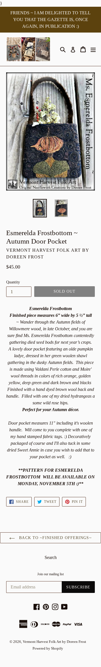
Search (51, 557)
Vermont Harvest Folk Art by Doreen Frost (54, 642)
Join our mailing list (50, 574)
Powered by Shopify (48, 648)
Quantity (13, 282)
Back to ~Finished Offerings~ (54, 538)
